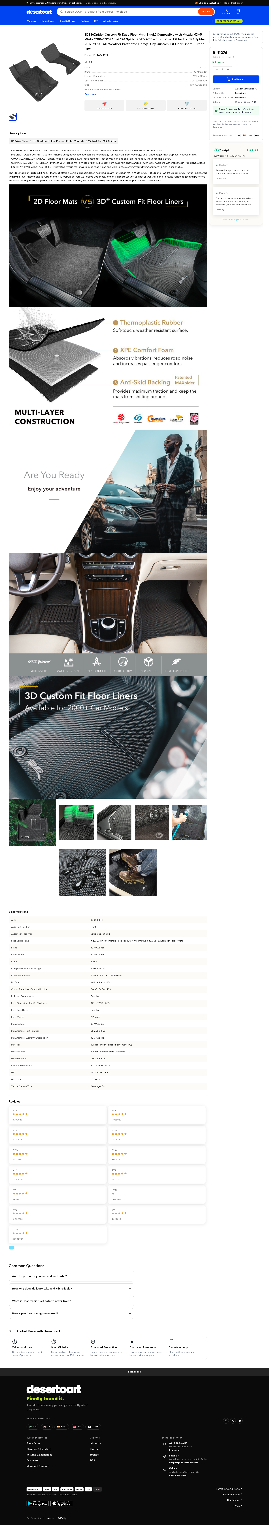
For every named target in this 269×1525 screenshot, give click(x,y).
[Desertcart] (39, 12)
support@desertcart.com (183, 1462)
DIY (96, 21)
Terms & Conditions (229, 1489)
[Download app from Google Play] (38, 1503)
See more (90, 94)
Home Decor (48, 21)
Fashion (85, 21)
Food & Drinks (67, 21)
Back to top (134, 1371)
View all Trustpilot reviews (236, 219)
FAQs (238, 1506)
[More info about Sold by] (256, 88)
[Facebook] (240, 1421)
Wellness (31, 21)
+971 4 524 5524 (178, 1475)
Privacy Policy (233, 1494)
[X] (233, 1421)
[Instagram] (226, 1421)
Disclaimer (235, 1500)
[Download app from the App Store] (61, 1503)
